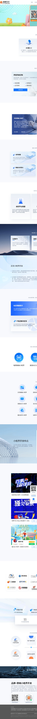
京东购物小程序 (22, 392)
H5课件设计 (26, 716)
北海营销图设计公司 (14, 708)
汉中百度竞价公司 (21, 708)
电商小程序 (16, 276)
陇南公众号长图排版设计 (15, 716)
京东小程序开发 (17, 266)
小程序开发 (18, 441)
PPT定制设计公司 (27, 715)
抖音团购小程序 (18, 118)
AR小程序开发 (31, 297)
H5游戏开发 (22, 716)
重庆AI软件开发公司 (27, 708)
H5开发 (29, 716)
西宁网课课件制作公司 (20, 715)
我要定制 (20, 89)
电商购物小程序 (19, 365)
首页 (32, 2)
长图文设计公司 (13, 715)
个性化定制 (23, 324)
